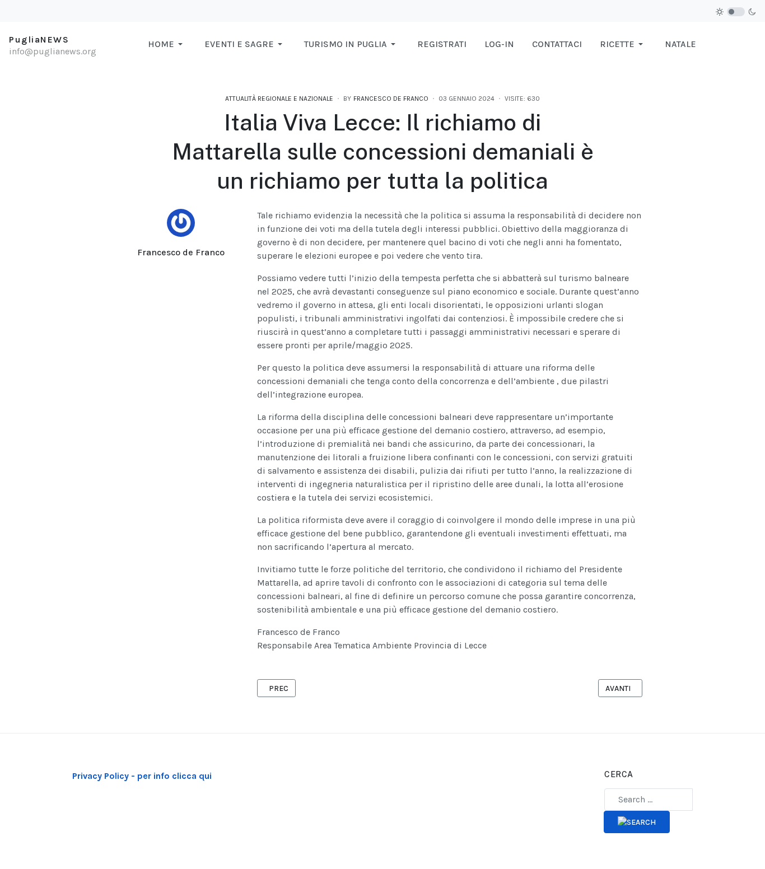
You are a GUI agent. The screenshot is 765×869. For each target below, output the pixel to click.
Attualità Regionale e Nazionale (279, 98)
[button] (167, 44)
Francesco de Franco (181, 252)
